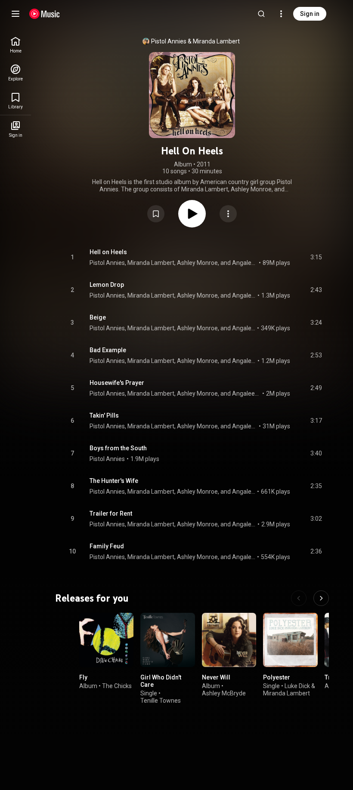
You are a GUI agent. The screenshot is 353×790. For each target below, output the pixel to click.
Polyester (276, 677)
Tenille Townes (160, 700)
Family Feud (107, 546)
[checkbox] (316, 257)
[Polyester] (290, 640)
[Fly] (106, 640)
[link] (15, 45)
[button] (155, 213)
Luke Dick (297, 685)
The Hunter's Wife (114, 480)
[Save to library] (156, 214)
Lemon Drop (107, 284)
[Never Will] (229, 640)
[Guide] (15, 14)
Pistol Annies (168, 41)
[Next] (321, 598)
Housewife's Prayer (117, 382)
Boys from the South (118, 448)
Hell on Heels (108, 252)
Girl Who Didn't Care (160, 681)
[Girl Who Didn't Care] (167, 640)
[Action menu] (228, 213)
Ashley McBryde (224, 693)
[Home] (44, 14)
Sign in (309, 13)
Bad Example (108, 350)
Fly (83, 677)
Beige (98, 317)
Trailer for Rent (111, 513)
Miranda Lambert (216, 41)
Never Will (216, 677)
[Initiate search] (261, 14)
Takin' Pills (104, 415)
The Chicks (117, 685)
